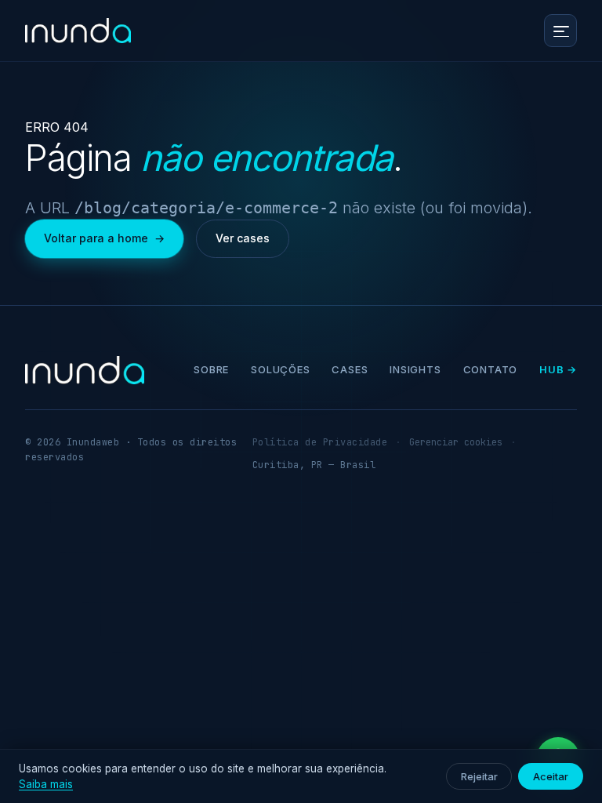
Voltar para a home (104, 238)
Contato (490, 369)
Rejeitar (479, 776)
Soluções (280, 369)
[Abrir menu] (560, 30)
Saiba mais (46, 784)
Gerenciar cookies (455, 442)
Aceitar (550, 776)
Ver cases (243, 238)
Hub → (558, 369)
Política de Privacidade (320, 442)
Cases (350, 369)
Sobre (211, 369)
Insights (415, 369)
